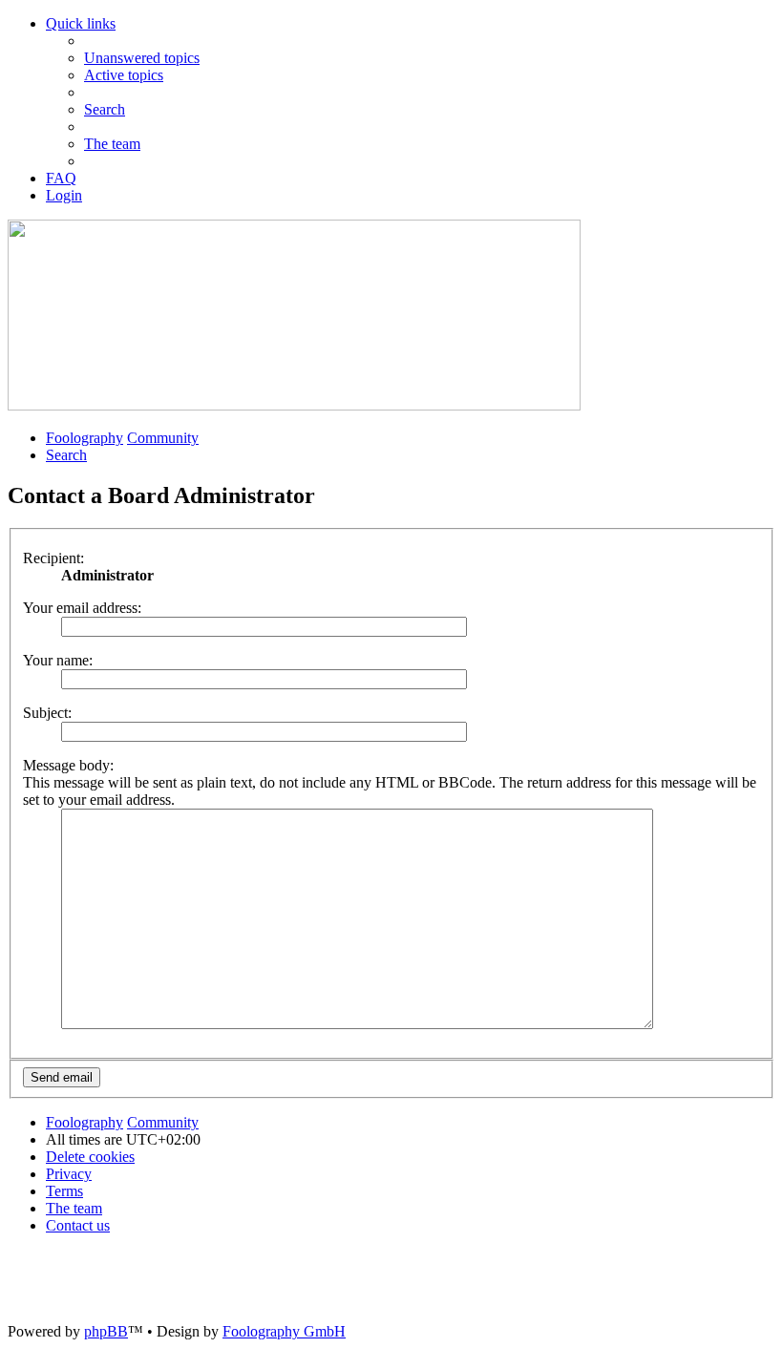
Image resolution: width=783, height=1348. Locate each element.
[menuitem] (142, 58)
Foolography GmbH (284, 1331)
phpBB (106, 1331)
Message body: (68, 765)
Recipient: (53, 558)
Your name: (58, 660)
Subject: (47, 713)
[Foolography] (294, 405)
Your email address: (82, 608)
